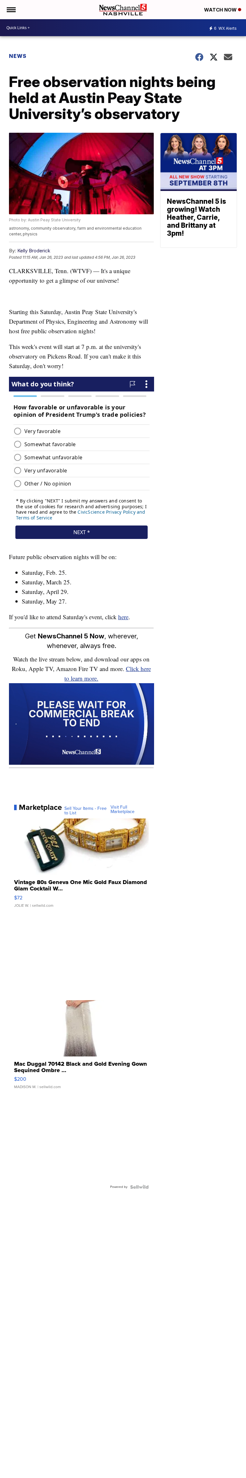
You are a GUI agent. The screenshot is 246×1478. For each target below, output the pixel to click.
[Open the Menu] (11, 9)
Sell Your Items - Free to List (85, 810)
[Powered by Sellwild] (139, 1187)
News (18, 56)
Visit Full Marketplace (123, 809)
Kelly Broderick (33, 251)
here (123, 617)
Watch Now (221, 10)
